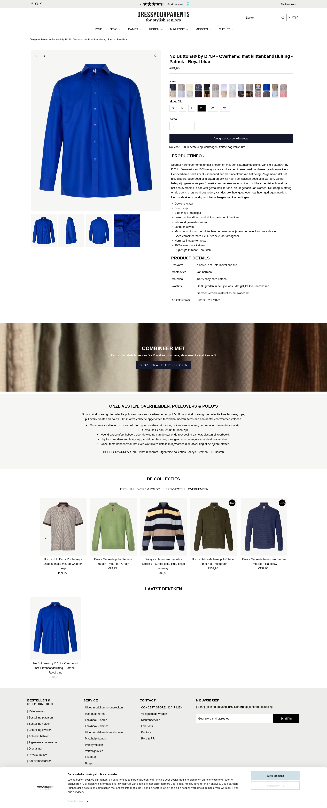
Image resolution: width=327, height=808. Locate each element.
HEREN (154, 29)
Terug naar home (38, 39)
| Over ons (146, 726)
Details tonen (76, 801)
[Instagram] (37, 4)
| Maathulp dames (94, 738)
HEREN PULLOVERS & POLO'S (139, 489)
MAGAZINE (178, 29)
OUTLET (225, 29)
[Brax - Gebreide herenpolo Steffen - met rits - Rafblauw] (263, 527)
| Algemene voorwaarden (42, 742)
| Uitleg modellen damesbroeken (103, 732)
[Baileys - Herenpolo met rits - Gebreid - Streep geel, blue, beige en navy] (163, 527)
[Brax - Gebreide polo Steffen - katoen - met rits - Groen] (113, 527)
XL (201, 108)
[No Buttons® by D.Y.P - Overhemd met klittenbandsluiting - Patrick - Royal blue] (55, 628)
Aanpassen (273, 785)
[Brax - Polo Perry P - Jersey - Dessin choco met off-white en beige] (63, 527)
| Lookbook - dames (95, 726)
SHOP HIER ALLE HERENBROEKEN (163, 365)
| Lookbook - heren (95, 720)
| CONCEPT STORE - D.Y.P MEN (161, 707)
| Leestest (89, 757)
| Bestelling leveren (39, 729)
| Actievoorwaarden (39, 760)
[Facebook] (32, 4)
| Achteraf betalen (38, 736)
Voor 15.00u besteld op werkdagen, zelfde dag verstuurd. (210, 147)
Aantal (173, 119)
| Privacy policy (37, 754)
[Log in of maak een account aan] (289, 17)
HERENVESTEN (174, 489)
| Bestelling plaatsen (40, 717)
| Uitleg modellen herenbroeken (103, 707)
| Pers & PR (147, 738)
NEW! (114, 29)
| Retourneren (35, 711)
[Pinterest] (41, 4)
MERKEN (202, 29)
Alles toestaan (275, 775)
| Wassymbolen (93, 744)
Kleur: (173, 81)
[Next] (44, 56)
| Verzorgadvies (93, 751)
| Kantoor (145, 732)
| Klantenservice (150, 720)
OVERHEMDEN (198, 489)
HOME (98, 29)
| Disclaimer (34, 748)
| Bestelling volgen (38, 723)
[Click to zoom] (155, 56)
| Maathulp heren (94, 713)
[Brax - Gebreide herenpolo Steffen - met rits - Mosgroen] (213, 527)
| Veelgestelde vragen (153, 713)
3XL (225, 108)
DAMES (133, 29)
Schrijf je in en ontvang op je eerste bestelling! (235, 706)
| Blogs (87, 763)
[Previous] (36, 56)
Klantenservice (288, 4)
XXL (213, 108)
